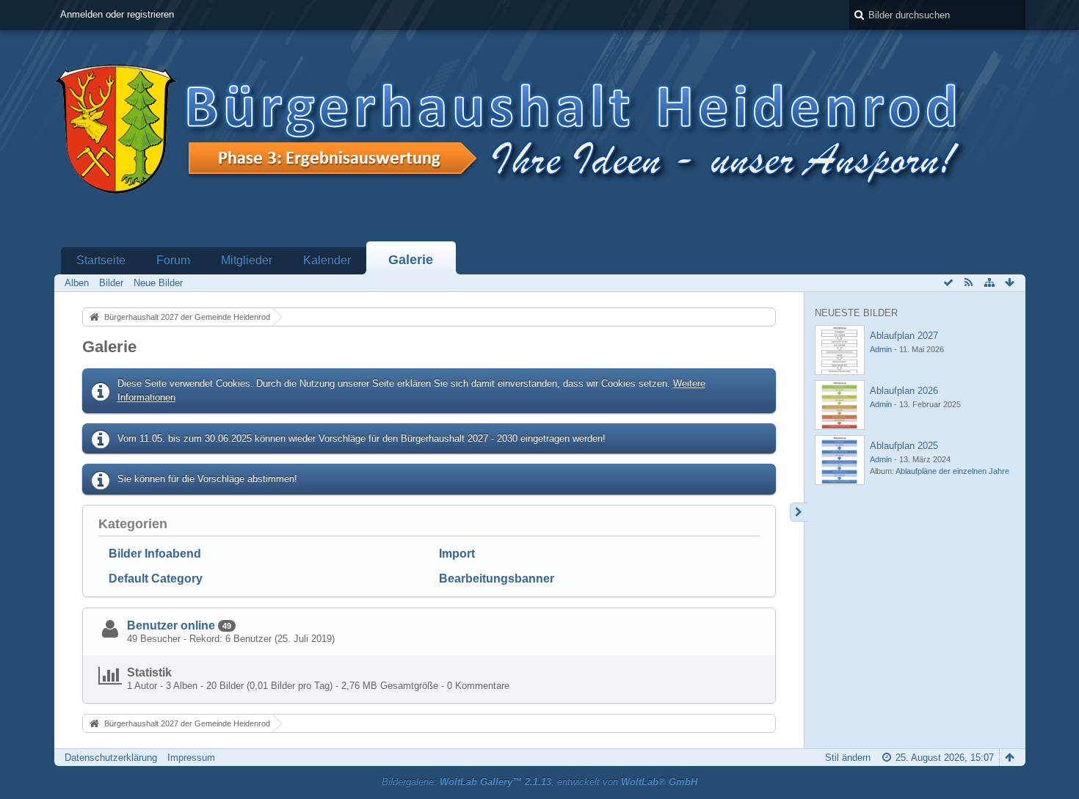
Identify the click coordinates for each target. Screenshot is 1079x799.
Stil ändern (848, 757)
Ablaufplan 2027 (904, 335)
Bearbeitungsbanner (496, 578)
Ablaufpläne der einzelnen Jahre (952, 471)
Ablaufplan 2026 (904, 390)
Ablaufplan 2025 (904, 445)
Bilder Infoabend (155, 553)
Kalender (327, 260)
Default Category (156, 578)
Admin (881, 349)
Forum (173, 260)
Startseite (101, 260)
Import (457, 553)
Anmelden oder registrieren (117, 14)
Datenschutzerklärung (111, 757)
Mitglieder (246, 260)
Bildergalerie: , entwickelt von (539, 781)
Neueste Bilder (856, 312)
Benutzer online (171, 625)
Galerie (410, 259)
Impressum (191, 757)
